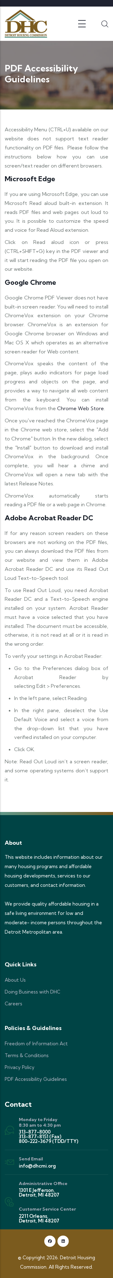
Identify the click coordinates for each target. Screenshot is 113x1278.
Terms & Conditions (27, 1055)
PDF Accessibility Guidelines (36, 1079)
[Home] (26, 24)
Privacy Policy (20, 1067)
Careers (13, 1004)
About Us (15, 980)
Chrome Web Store (80, 408)
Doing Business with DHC (32, 992)
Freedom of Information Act (36, 1044)
